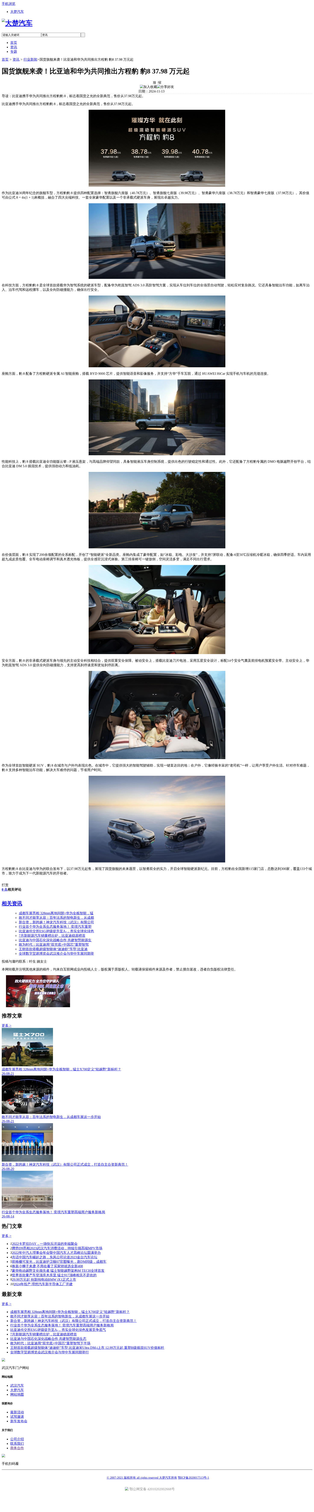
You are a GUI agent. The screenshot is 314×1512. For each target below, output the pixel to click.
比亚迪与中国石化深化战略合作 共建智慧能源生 (55, 940)
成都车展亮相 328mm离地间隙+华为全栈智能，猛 (56, 913)
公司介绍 (17, 1439)
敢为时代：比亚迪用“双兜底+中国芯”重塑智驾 (54, 944)
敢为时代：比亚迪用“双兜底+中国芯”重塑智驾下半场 (50, 1343)
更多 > (6, 1025)
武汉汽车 (17, 1385)
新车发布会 (18, 1421)
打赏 (5, 885)
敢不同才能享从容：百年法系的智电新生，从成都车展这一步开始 (59, 1316)
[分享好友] (165, 87)
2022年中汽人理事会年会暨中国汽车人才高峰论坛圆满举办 (56, 1252)
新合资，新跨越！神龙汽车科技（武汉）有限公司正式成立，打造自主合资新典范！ (73, 1321)
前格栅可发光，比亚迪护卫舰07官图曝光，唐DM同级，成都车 (59, 1261)
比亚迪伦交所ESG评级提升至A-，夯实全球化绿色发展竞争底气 (58, 1330)
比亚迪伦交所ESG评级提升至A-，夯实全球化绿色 (56, 931)
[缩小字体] (159, 82)
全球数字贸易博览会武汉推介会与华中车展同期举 (56, 953)
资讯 (16, 59)
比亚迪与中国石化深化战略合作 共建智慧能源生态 (48, 1339)
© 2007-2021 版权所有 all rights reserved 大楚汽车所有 (142, 1477)
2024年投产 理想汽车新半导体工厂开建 (43, 1284)
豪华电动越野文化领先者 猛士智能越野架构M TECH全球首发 (58, 1270)
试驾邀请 (17, 1416)
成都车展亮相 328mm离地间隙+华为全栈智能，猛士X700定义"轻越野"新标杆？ (70, 1312)
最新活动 (17, 1412)
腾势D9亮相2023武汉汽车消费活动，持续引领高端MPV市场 (57, 1248)
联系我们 (17, 1443)
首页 (5, 59)
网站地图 (17, 1394)
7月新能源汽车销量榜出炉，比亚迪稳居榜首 (52, 935)
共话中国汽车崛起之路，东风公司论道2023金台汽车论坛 (54, 1257)
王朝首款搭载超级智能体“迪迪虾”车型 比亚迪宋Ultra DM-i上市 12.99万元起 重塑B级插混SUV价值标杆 (87, 1348)
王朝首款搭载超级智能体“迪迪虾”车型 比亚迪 (53, 949)
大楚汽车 (17, 11)
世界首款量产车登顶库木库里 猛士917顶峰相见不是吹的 (54, 1275)
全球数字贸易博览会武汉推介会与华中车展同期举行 (49, 1352)
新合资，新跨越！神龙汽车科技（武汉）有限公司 (56, 922)
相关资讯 (12, 903)
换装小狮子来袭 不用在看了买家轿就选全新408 (47, 1266)
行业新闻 (30, 59)
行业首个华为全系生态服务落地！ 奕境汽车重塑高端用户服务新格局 (62, 1325)
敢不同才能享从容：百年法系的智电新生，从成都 (56, 917)
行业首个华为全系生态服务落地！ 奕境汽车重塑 (55, 926)
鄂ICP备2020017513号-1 (193, 1477)
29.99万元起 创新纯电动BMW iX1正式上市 (44, 1279)
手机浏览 (8, 4)
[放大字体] (154, 82)
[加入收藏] (148, 87)
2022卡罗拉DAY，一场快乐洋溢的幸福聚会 (45, 1244)
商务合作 (17, 1448)
